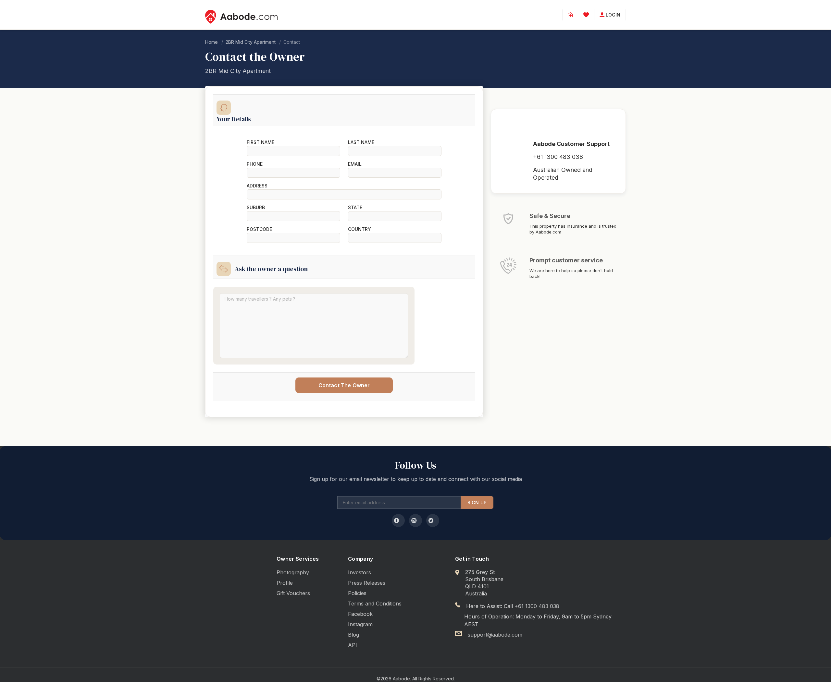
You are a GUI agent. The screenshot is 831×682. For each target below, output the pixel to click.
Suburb (256, 207)
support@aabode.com (495, 634)
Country (359, 229)
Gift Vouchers (293, 593)
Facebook (360, 614)
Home (211, 42)
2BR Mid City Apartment (251, 42)
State (355, 207)
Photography (293, 572)
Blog (353, 634)
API (352, 645)
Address (257, 186)
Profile (285, 583)
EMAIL (355, 164)
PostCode (259, 229)
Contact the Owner (344, 385)
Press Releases (366, 583)
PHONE (255, 164)
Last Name (361, 142)
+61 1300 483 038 (558, 156)
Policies (357, 593)
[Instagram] (415, 520)
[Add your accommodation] (570, 14)
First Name (260, 142)
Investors (359, 572)
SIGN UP (477, 502)
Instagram (360, 624)
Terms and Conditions (375, 603)
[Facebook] (398, 520)
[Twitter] (432, 520)
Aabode (401, 678)
